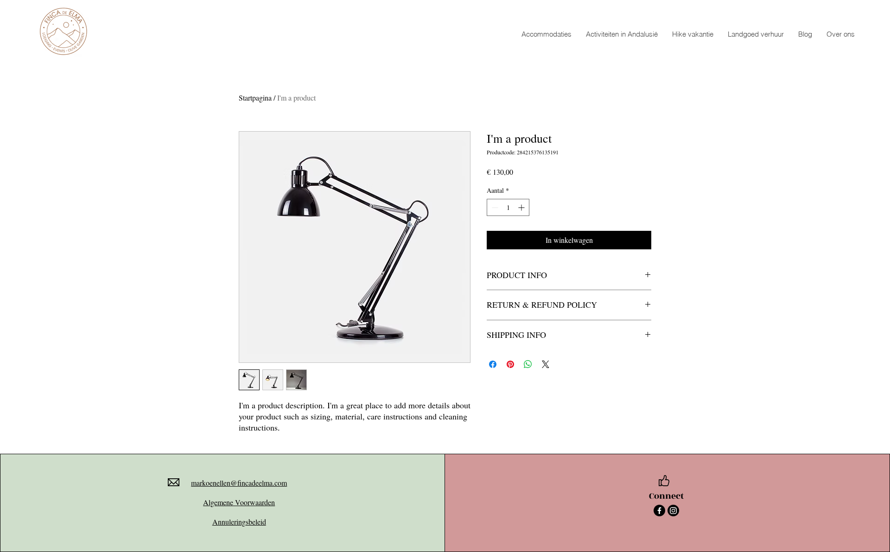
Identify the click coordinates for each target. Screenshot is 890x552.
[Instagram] (673, 510)
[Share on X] (545, 364)
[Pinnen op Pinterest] (510, 364)
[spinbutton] (508, 207)
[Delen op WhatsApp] (528, 364)
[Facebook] (659, 510)
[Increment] (522, 207)
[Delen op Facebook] (492, 364)
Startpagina (255, 97)
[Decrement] (494, 207)
